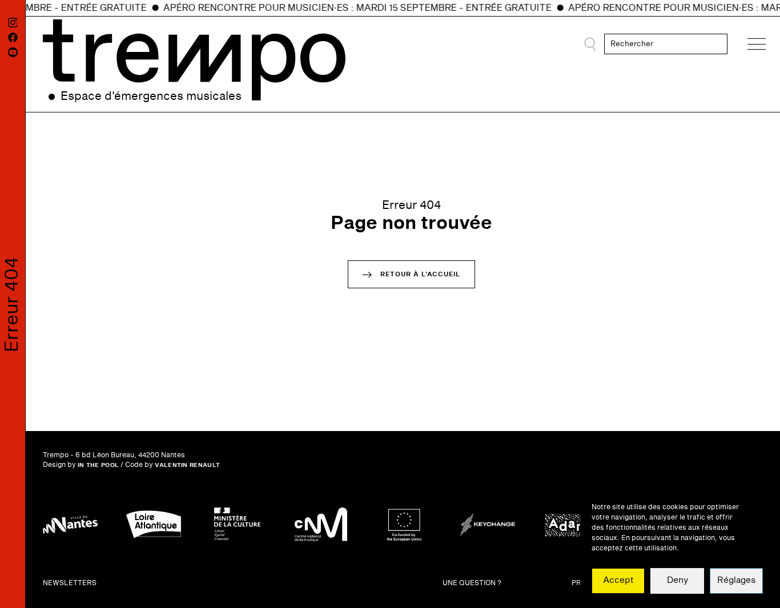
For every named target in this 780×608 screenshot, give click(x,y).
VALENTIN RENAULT (187, 465)
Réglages (736, 580)
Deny (677, 580)
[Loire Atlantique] (153, 525)
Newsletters (70, 583)
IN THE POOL (98, 465)
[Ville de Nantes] (70, 525)
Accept (618, 580)
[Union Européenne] (404, 525)
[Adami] (571, 525)
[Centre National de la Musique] (320, 525)
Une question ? (472, 583)
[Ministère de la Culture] (237, 525)
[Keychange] (487, 525)
